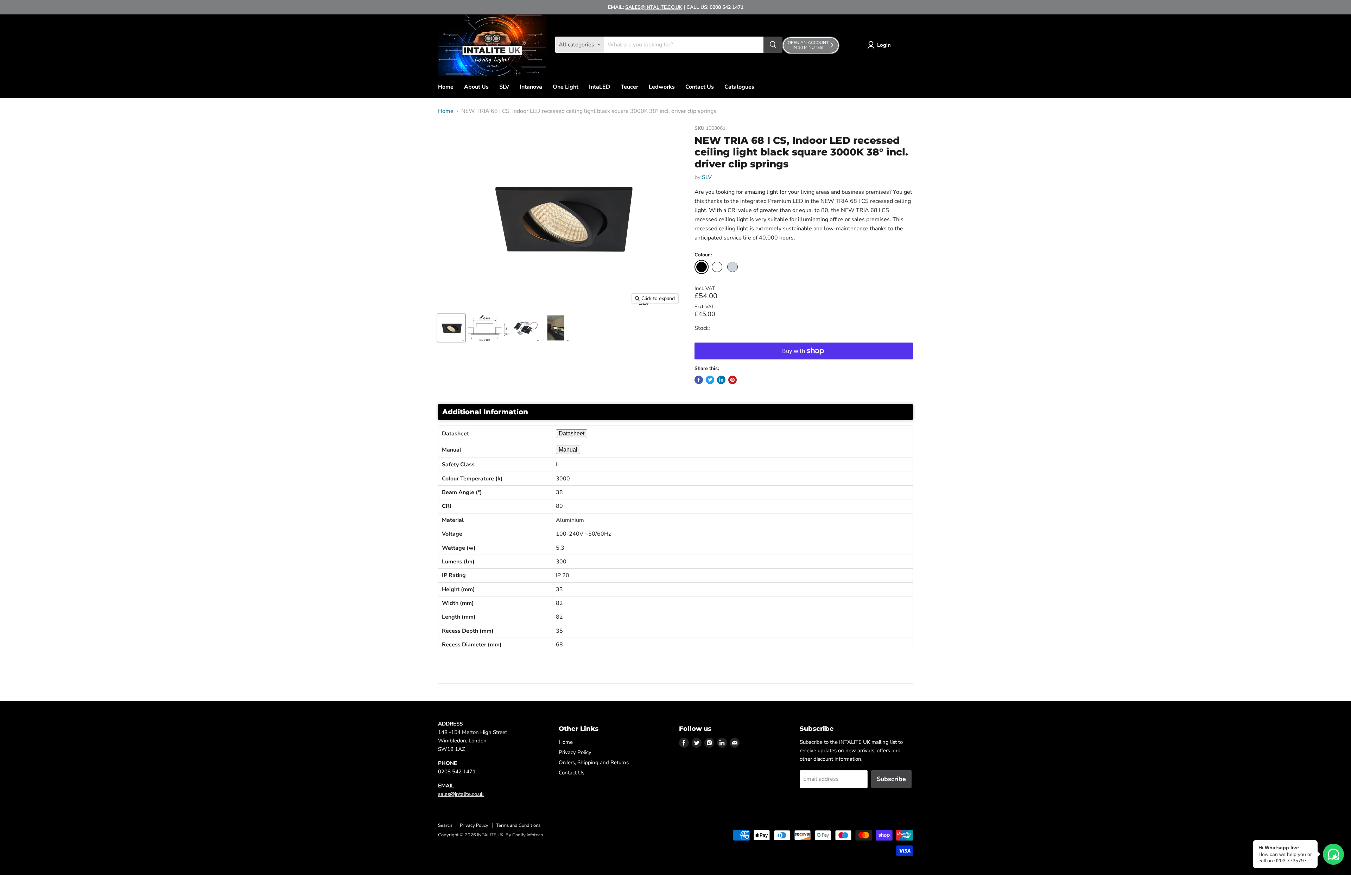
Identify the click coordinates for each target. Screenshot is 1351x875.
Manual (568, 450)
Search (445, 825)
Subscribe (891, 779)
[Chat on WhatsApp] (1333, 854)
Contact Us (699, 87)
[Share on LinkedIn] (721, 380)
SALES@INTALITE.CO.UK (653, 7)
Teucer (629, 87)
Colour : (703, 255)
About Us (476, 87)
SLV (504, 87)
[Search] (772, 45)
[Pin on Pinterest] (732, 380)
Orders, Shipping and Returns (594, 762)
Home (445, 87)
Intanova (531, 87)
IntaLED (599, 87)
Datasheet (571, 433)
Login (884, 45)
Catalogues (739, 87)
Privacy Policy (575, 752)
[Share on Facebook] (698, 380)
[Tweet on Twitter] (710, 380)
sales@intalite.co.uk (461, 794)
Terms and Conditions (518, 825)
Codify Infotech (527, 835)
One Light (565, 87)
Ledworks (662, 87)
